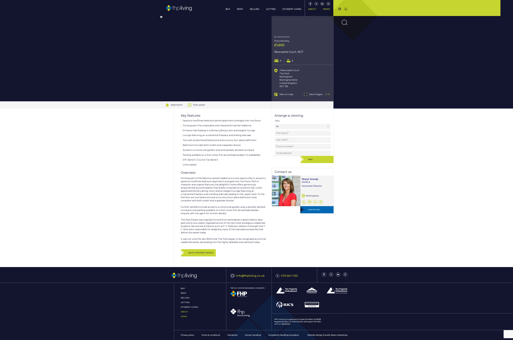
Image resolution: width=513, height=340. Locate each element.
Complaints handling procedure (283, 335)
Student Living (189, 307)
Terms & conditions (210, 335)
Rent (240, 9)
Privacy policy (187, 335)
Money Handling (253, 335)
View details (314, 210)
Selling (185, 298)
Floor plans (199, 105)
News (326, 9)
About (184, 312)
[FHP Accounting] (240, 312)
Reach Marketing (339, 335)
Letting (185, 302)
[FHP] (238, 294)
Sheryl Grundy (310, 179)
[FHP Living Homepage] (196, 275)
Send (310, 159)
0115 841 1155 (289, 275)
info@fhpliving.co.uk (247, 275)
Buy (183, 288)
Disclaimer (232, 335)
